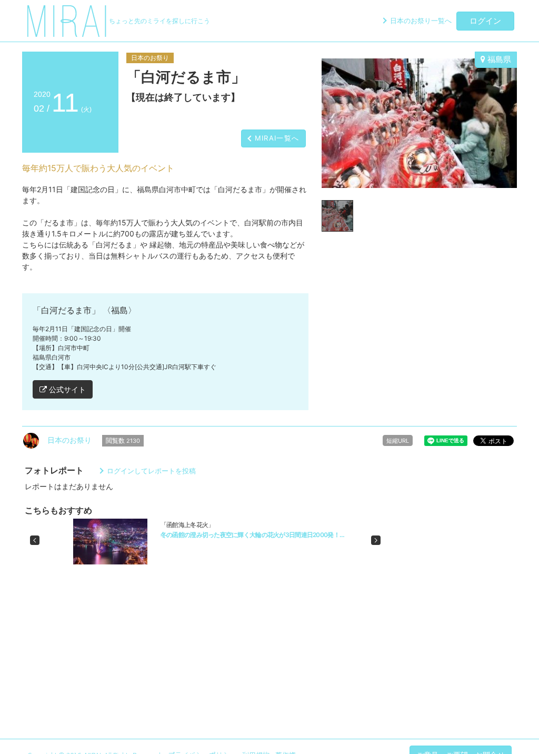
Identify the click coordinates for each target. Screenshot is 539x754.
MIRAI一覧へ (277, 138)
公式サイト (66, 389)
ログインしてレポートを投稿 (151, 471)
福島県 (498, 59)
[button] (34, 540)
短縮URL (397, 440)
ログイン (485, 21)
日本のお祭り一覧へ (421, 20)
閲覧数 (123, 440)
